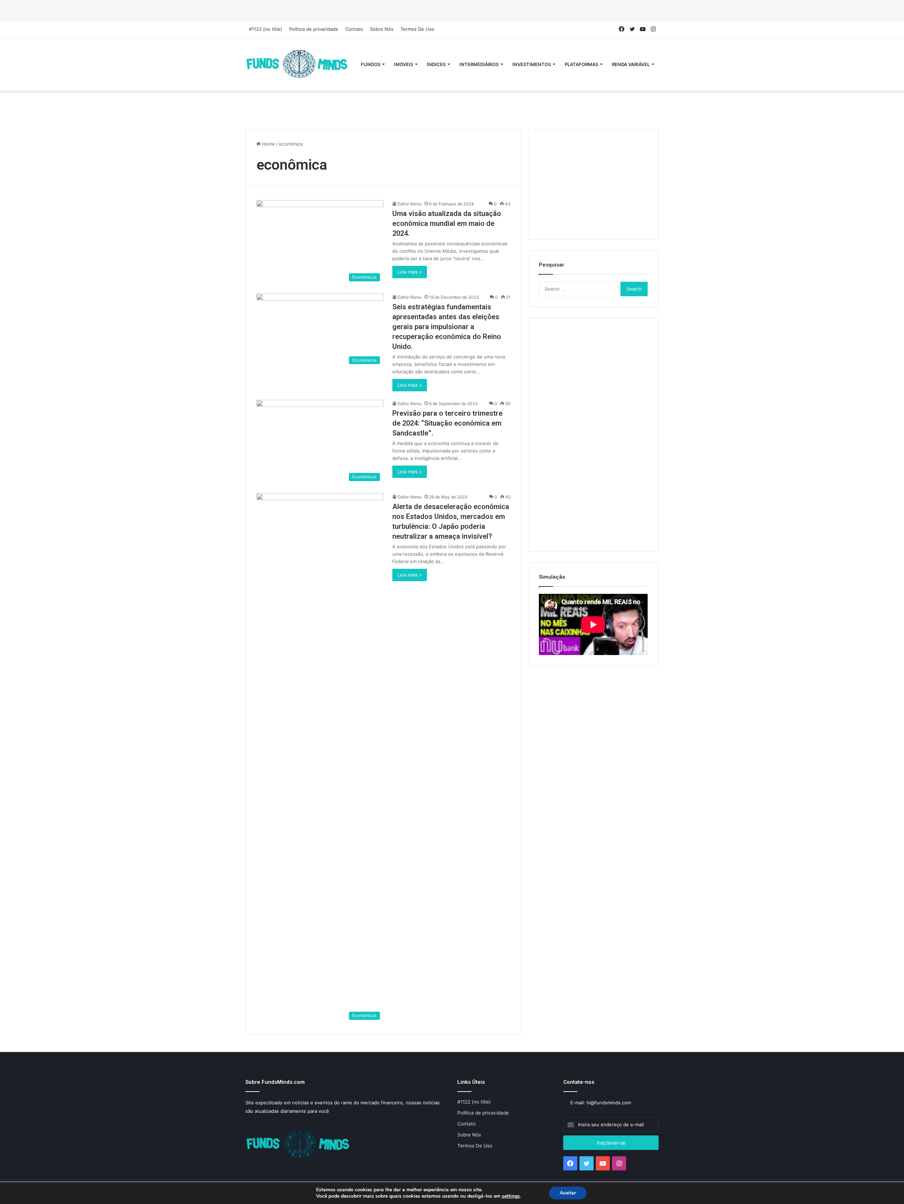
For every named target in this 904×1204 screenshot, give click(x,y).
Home (268, 144)
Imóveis (403, 64)
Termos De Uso (417, 29)
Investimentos (531, 64)
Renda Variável (631, 64)
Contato (354, 29)
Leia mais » (410, 272)
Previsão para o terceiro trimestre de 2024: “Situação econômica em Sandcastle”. (447, 423)
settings (511, 1196)
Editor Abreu (410, 203)
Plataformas (581, 64)
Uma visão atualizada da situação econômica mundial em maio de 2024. (446, 223)
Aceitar (568, 1193)
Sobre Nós (381, 29)
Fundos (370, 64)
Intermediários (479, 64)
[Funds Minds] (297, 64)
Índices (436, 64)
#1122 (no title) (265, 29)
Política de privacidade (313, 29)
